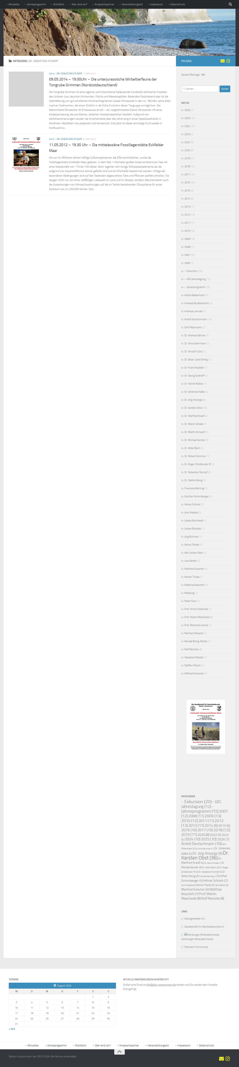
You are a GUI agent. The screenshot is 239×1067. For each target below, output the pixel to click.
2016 (187, 182)
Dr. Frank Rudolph (194, 367)
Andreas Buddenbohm (196, 303)
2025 (187, 118)
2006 (187, 263)
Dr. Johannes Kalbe (194, 391)
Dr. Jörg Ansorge (193, 399)
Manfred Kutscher (194, 568)
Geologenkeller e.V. (194, 918)
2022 (187, 142)
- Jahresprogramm (199, 809)
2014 (52, 73)
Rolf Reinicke (191, 649)
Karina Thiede (191, 544)
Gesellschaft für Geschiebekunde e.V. (204, 926)
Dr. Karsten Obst (193, 407)
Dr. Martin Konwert (194, 432)
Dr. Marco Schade (193, 424)
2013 (187, 206)
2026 (187, 110)
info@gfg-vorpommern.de (161, 984)
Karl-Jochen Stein (193, 552)
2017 (187, 174)
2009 (187, 238)
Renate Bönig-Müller (195, 641)
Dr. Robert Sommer (195, 456)
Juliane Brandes (192, 528)
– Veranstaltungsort (131, 4)
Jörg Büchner (191, 536)
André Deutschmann (195, 319)
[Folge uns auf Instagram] (228, 61)
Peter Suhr (190, 601)
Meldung (189, 593)
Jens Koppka (191, 512)
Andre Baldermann (194, 295)
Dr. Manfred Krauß (194, 415)
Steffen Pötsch (192, 665)
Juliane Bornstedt (193, 520)
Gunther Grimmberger (196, 496)
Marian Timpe (191, 576)
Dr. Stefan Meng (193, 480)
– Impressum (155, 4)
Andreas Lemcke (193, 311)
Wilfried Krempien (194, 673)
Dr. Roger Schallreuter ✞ (197, 464)
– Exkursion (190, 271)
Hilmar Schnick (192, 504)
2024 (187, 126)
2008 (187, 246)
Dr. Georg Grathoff (194, 375)
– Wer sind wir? (78, 4)
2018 (187, 166)
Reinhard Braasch (193, 633)
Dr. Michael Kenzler (194, 440)
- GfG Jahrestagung (201, 804)
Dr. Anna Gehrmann (195, 343)
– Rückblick (57, 4)
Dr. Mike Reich (192, 448)
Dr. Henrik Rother (193, 383)
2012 (52, 139)
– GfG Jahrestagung (195, 279)
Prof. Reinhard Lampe (196, 625)
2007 (187, 255)
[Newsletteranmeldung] (222, 61)
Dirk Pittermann (193, 327)
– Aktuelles (12, 4)
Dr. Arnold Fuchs (193, 351)
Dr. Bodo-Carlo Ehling (196, 359)
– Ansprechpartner (103, 4)
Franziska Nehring (194, 488)
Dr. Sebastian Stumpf (69, 73)
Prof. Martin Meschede (196, 617)
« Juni (12, 1028)
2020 (187, 150)
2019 (187, 158)
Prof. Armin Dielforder (196, 609)
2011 (187, 222)
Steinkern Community (196, 947)
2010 (187, 230)
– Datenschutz (176, 4)
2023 (187, 134)
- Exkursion (196, 801)
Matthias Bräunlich (194, 585)
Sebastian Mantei (193, 657)
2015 (187, 190)
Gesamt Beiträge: (191, 74)
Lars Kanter (190, 560)
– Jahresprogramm (35, 4)
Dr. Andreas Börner (194, 335)
